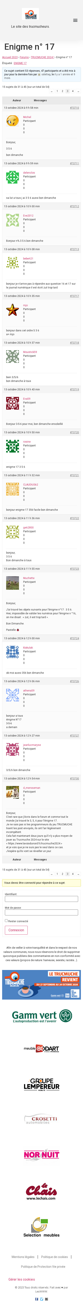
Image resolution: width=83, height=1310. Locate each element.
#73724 (74, 638)
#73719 (74, 389)
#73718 (74, 342)
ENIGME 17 (20, 63)
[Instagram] (46, 1299)
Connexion (16, 930)
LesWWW (41, 1291)
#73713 (74, 249)
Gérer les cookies (22, 1279)
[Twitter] (41, 1299)
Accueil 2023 (10, 57)
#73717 (74, 296)
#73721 (74, 475)
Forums (24, 57)
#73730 (74, 778)
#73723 (74, 568)
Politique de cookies (54, 1257)
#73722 (74, 518)
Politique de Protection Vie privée (43, 1266)
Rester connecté (18, 921)
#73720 (74, 432)
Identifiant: (11, 894)
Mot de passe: (13, 908)
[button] (75, 20)
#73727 (74, 735)
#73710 (74, 107)
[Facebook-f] (36, 1299)
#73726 (74, 681)
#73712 (74, 206)
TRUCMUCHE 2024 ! (42, 57)
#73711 (74, 163)
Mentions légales (23, 1257)
